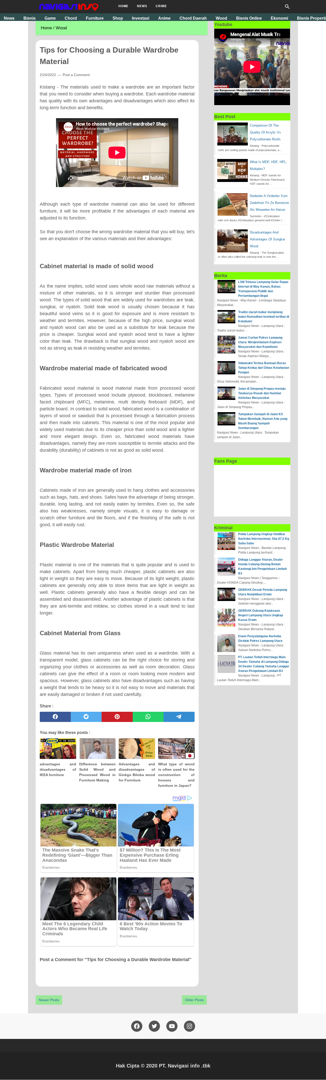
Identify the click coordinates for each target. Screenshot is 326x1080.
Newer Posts (49, 1000)
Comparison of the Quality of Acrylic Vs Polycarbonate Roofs (265, 132)
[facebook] (55, 717)
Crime (161, 6)
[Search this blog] (287, 7)
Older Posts (194, 1000)
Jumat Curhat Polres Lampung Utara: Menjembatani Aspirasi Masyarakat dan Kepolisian (260, 342)
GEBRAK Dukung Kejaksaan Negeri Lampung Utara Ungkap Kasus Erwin (260, 615)
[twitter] (86, 717)
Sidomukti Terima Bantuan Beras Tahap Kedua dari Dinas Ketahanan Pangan (263, 367)
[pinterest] (117, 717)
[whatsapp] (148, 717)
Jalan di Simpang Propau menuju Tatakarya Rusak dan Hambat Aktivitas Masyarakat (262, 393)
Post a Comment (76, 75)
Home (123, 6)
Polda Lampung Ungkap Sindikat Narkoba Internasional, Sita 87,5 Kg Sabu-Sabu (263, 538)
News (142, 6)
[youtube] (172, 1026)
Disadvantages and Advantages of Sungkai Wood (267, 239)
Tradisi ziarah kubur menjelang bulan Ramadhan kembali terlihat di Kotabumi (263, 316)
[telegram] (179, 717)
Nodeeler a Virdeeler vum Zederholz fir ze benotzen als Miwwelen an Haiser (269, 203)
